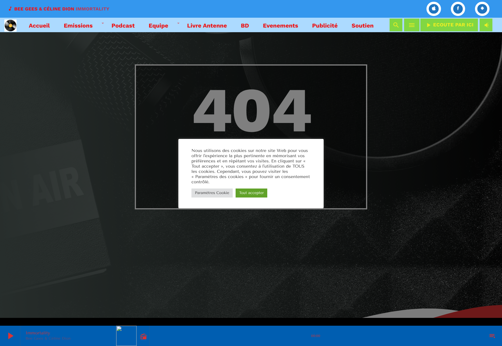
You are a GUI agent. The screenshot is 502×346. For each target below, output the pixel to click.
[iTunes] (433, 9)
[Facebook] (458, 9)
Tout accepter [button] (251, 193)
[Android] (482, 9)
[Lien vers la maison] (10, 25)
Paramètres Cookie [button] (212, 193)
